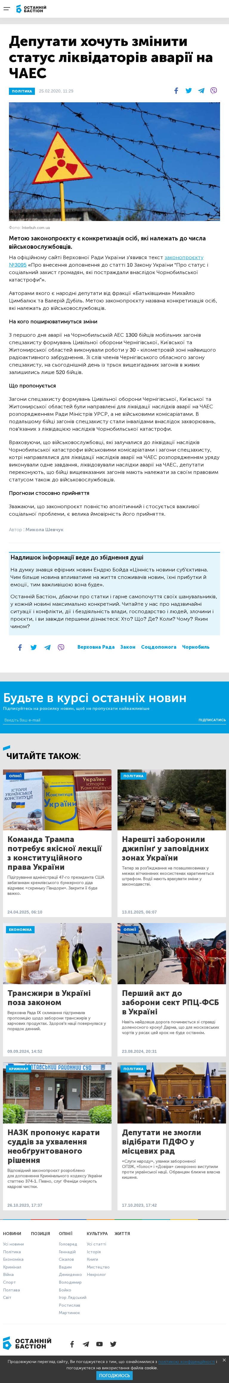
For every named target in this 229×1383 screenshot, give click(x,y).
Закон (127, 647)
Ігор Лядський (72, 1297)
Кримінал (18, 1069)
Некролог (96, 1274)
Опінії (15, 776)
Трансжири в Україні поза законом (49, 998)
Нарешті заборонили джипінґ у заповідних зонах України (165, 849)
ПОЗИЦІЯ (40, 1233)
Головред (68, 1244)
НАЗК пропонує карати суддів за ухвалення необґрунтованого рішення (53, 1146)
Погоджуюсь (114, 1375)
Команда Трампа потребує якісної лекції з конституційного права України (54, 853)
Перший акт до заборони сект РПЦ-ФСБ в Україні (170, 1002)
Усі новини (13, 1244)
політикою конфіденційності (186, 1361)
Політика (133, 776)
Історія (94, 1251)
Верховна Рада (96, 647)
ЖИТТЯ (122, 1233)
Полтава (11, 1290)
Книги (92, 1259)
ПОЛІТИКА (22, 91)
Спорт (9, 1282)
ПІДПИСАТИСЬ (212, 720)
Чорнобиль (196, 647)
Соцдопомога (159, 647)
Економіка (20, 930)
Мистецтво (98, 1267)
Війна (8, 1274)
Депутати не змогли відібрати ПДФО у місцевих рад (161, 1142)
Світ (7, 1297)
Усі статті (96, 1244)
